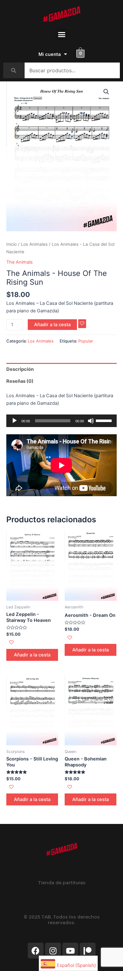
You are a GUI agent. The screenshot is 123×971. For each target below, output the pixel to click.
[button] (61, 34)
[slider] (105, 420)
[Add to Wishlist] (82, 323)
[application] (61, 420)
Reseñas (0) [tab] (19, 381)
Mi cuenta (49, 54)
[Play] (14, 421)
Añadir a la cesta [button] (32, 655)
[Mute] (91, 421)
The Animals (19, 262)
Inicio (11, 244)
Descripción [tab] (20, 369)
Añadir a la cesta (52, 324)
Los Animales (34, 244)
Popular (85, 340)
